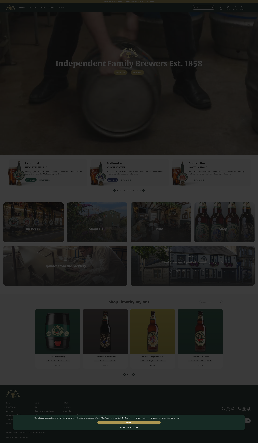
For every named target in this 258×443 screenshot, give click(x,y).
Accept (129, 422)
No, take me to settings (129, 427)
